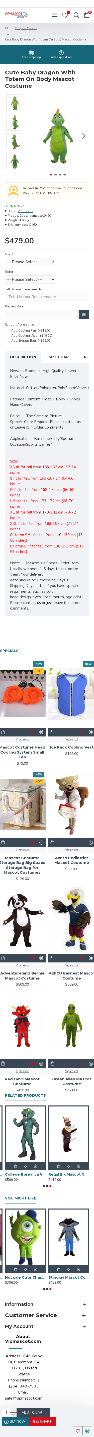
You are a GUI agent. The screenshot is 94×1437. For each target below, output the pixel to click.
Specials (9, 651)
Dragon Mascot (26, 28)
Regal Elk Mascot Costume (68, 1174)
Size (8, 254)
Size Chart (60, 357)
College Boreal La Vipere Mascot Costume (25, 1174)
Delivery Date (14, 306)
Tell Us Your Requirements (23, 289)
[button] (32, 136)
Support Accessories (20, 324)
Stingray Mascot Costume (68, 1277)
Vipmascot (25, 211)
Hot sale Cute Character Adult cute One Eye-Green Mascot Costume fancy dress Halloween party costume (25, 1277)
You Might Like (20, 1198)
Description (23, 357)
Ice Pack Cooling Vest (71, 747)
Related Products (25, 1095)
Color (9, 272)
